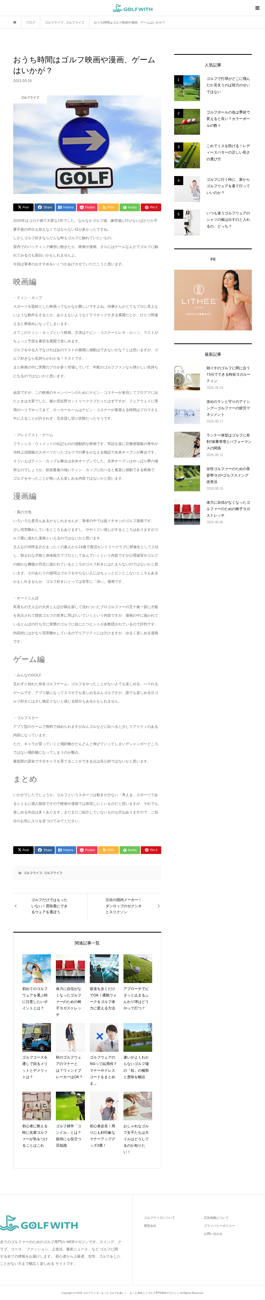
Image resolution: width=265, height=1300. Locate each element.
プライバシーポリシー (219, 1226)
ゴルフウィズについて (159, 1218)
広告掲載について (216, 1218)
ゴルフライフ (33, 873)
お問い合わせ (213, 1234)
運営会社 (150, 1226)
